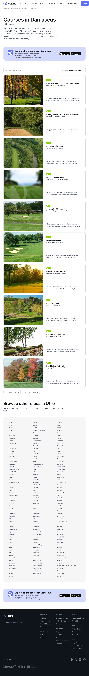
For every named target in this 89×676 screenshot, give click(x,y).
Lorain (35, 490)
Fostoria (11, 571)
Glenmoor (36, 435)
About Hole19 (76, 629)
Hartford (35, 456)
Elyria (10, 547)
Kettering (35, 482)
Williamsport (60, 552)
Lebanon (35, 487)
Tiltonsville (60, 503)
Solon (59, 479)
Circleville (11, 506)
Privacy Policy (77, 649)
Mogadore (36, 526)
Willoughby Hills (61, 558)
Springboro (60, 485)
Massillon (35, 508)
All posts (59, 632)
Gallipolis (35, 427)
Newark (35, 542)
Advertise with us (78, 618)
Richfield (59, 459)
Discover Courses (62, 618)
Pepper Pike (60, 446)
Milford (35, 519)
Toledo (59, 506)
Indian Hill (35, 479)
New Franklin (36, 547)
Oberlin (59, 425)
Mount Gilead (37, 532)
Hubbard (35, 474)
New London (36, 550)
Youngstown (60, 573)
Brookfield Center (14, 472)
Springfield (60, 490)
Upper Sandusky (62, 521)
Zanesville (60, 576)
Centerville (12, 492)
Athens (11, 427)
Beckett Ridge (13, 448)
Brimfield (11, 466)
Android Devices (46, 624)
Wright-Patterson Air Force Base (66, 565)
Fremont (11, 576)
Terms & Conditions (79, 646)
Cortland (11, 521)
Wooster (59, 563)
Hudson (35, 477)
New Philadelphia (38, 555)
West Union (60, 542)
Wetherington (61, 545)
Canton (11, 485)
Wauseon (60, 534)
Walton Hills (60, 529)
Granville (35, 438)
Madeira (35, 495)
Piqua (58, 448)
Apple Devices (45, 621)
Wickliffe (59, 550)
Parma (59, 438)
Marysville (36, 503)
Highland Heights (38, 464)
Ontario (59, 427)
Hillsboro (35, 472)
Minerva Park (37, 524)
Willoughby (60, 555)
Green (35, 443)
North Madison (37, 568)
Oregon (59, 433)
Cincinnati (11, 503)
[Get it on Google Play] (76, 53)
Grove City (36, 446)
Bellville (11, 453)
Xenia (59, 571)
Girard (35, 433)
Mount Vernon (37, 534)
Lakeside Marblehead (39, 485)
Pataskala (60, 440)
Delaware (11, 537)
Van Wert (59, 526)
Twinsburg (60, 513)
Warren (59, 532)
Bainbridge (12, 438)
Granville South (37, 440)
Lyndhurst (36, 492)
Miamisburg (36, 513)
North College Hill (38, 563)
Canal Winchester (14, 482)
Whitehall (59, 547)
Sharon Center (61, 469)
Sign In (85, 3)
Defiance (11, 534)
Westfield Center (62, 537)
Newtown (35, 558)
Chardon (11, 498)
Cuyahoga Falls (13, 529)
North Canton (37, 560)
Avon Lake (12, 435)
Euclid (10, 550)
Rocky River (60, 461)
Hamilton (35, 451)
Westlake (60, 539)
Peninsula (60, 443)
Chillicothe (12, 500)
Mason (35, 506)
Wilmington (60, 560)
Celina (10, 490)
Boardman (12, 459)
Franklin (11, 573)
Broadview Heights (14, 469)
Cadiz (10, 477)
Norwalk (59, 422)
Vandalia (59, 524)
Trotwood (60, 508)
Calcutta (11, 479)
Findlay (11, 560)
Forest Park (12, 565)
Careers (75, 632)
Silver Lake (60, 477)
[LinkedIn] (80, 659)
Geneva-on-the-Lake (39, 430)
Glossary (59, 624)
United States (17, 8)
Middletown (36, 516)
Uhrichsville (60, 516)
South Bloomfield (62, 482)
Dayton (11, 532)
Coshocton (12, 524)
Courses (59, 638)
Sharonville (60, 472)
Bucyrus (11, 474)
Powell (59, 451)
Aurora (11, 430)
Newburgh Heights (38, 545)
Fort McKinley (12, 568)
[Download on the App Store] (64, 53)
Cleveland (12, 511)
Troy (58, 511)
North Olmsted (37, 571)
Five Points (12, 563)
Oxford (59, 435)
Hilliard (35, 469)
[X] (76, 659)
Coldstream (12, 513)
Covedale (11, 526)
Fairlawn (11, 555)
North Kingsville (37, 565)
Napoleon (36, 537)
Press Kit (75, 621)
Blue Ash (11, 456)
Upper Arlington (61, 519)
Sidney (59, 474)
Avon (10, 433)
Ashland (11, 425)
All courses (6, 8)
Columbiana (12, 516)
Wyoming (60, 568)
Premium (43, 627)
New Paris (36, 552)
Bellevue (11, 451)
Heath (34, 461)
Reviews (59, 644)
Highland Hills (37, 466)
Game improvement (63, 641)
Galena (35, 425)
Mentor (35, 511)
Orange (59, 430)
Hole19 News (60, 635)
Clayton (11, 508)
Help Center (76, 643)
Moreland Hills (37, 529)
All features (44, 618)
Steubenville (60, 492)
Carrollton (11, 487)
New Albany (36, 539)
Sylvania (59, 500)
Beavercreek (12, 446)
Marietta (35, 500)
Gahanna (35, 422)
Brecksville (12, 464)
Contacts (75, 635)
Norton (35, 576)
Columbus (11, 519)
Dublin (10, 542)
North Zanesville (37, 573)
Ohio (25, 8)
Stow (58, 495)
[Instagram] (72, 659)
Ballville (11, 440)
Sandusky (60, 464)
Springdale (60, 487)
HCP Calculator (61, 621)
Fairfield (11, 552)
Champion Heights (14, 495)
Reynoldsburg (61, 456)
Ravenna (59, 453)
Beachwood (12, 443)
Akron (10, 422)
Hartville (35, 459)
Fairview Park (12, 558)
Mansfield (36, 498)
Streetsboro (60, 498)
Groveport (36, 448)
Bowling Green (13, 461)
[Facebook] (84, 659)
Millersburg (36, 521)
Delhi (10, 539)
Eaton (10, 545)
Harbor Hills (36, 453)
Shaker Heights (61, 466)
